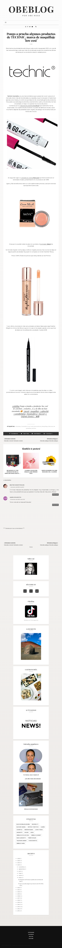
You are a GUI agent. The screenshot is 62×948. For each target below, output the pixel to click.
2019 (18, 894)
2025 (18, 860)
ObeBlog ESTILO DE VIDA (23, 835)
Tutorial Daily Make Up (31, 775)
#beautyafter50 (32, 414)
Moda (32, 832)
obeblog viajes (21, 843)
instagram (31, 932)
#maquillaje (34, 411)
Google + (49, 433)
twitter (31, 936)
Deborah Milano (28, 829)
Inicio (31, 547)
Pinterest (37, 433)
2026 (18, 858)
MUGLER (26, 832)
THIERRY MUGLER (32, 837)
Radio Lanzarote (21, 837)
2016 (18, 900)
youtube (31, 938)
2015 (18, 902)
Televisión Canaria (21, 840)
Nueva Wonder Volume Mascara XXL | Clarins (49, 471)
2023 (18, 864)
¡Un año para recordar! (33, 778)
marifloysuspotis (15, 497)
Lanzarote (19, 832)
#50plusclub (44, 411)
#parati (26, 411)
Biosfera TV (35, 824)
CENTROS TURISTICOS (33, 827)
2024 (18, 862)
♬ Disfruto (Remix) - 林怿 (34, 415)
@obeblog (15, 406)
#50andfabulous (19, 414)
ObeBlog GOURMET (36, 835)
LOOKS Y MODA (39, 829)
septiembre (22, 869)
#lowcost (41, 414)
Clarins (43, 827)
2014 (18, 904)
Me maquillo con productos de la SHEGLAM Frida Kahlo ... (12, 472)
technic (34, 428)
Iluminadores (37, 426)
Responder (55, 494)
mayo (20, 873)
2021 (18, 889)
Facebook (14, 433)
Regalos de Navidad (31, 809)
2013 (18, 906)
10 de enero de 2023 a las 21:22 (17, 499)
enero (20, 877)
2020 (18, 891)
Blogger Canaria (21, 827)
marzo (20, 875)
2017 (18, 898)
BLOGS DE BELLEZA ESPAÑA (23, 824)
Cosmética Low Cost (27, 426)
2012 (18, 908)
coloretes (18, 426)
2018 (18, 896)
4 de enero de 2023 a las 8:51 (17, 487)
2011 (18, 910)
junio (20, 871)
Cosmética (19, 829)
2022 (18, 887)
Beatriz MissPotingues (17, 485)
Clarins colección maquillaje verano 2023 (31, 472)
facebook (31, 934)
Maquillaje (45, 426)
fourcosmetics (33, 840)
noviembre (22, 867)
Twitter (26, 433)
